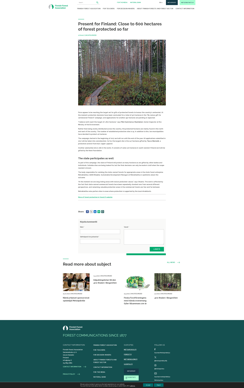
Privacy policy (69, 374)
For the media (99, 372)
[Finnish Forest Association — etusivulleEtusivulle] (73, 330)
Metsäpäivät (131, 371)
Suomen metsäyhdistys (162, 377)
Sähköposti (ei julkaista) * (89, 237)
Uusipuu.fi (128, 364)
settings (132, 386)
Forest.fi (128, 354)
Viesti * (126, 227)
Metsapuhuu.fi (130, 350)
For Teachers (109, 9)
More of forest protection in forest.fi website (95, 197)
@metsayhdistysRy (160, 360)
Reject (159, 385)
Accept (148, 385)
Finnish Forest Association (89, 9)
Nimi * (82, 227)
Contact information (72, 367)
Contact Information (185, 9)
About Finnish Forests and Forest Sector (155, 9)
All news (171, 262)
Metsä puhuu (158, 380)
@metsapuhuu (159, 369)
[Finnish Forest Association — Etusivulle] (58, 6)
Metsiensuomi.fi (130, 359)
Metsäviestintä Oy (131, 378)
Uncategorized (90, 35)
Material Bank (99, 377)
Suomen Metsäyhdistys (162, 352)
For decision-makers (126, 9)
